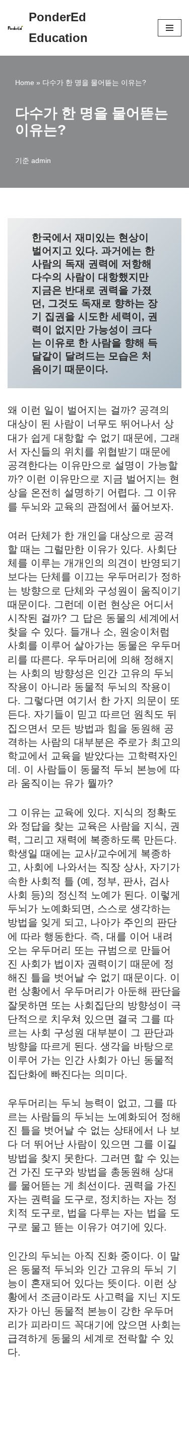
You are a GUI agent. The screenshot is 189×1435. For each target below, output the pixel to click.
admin (41, 160)
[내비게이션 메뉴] (169, 27)
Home (24, 82)
